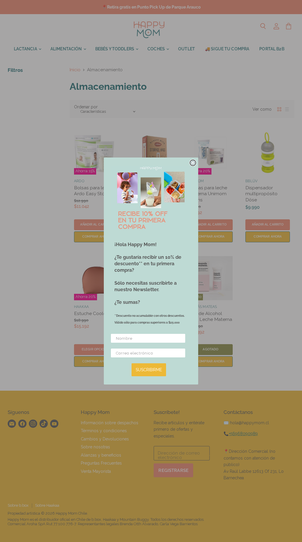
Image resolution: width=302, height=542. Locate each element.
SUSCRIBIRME (149, 369)
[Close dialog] (193, 163)
